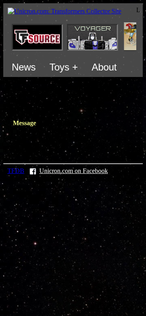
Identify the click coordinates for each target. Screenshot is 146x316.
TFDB (15, 170)
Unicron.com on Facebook (73, 170)
